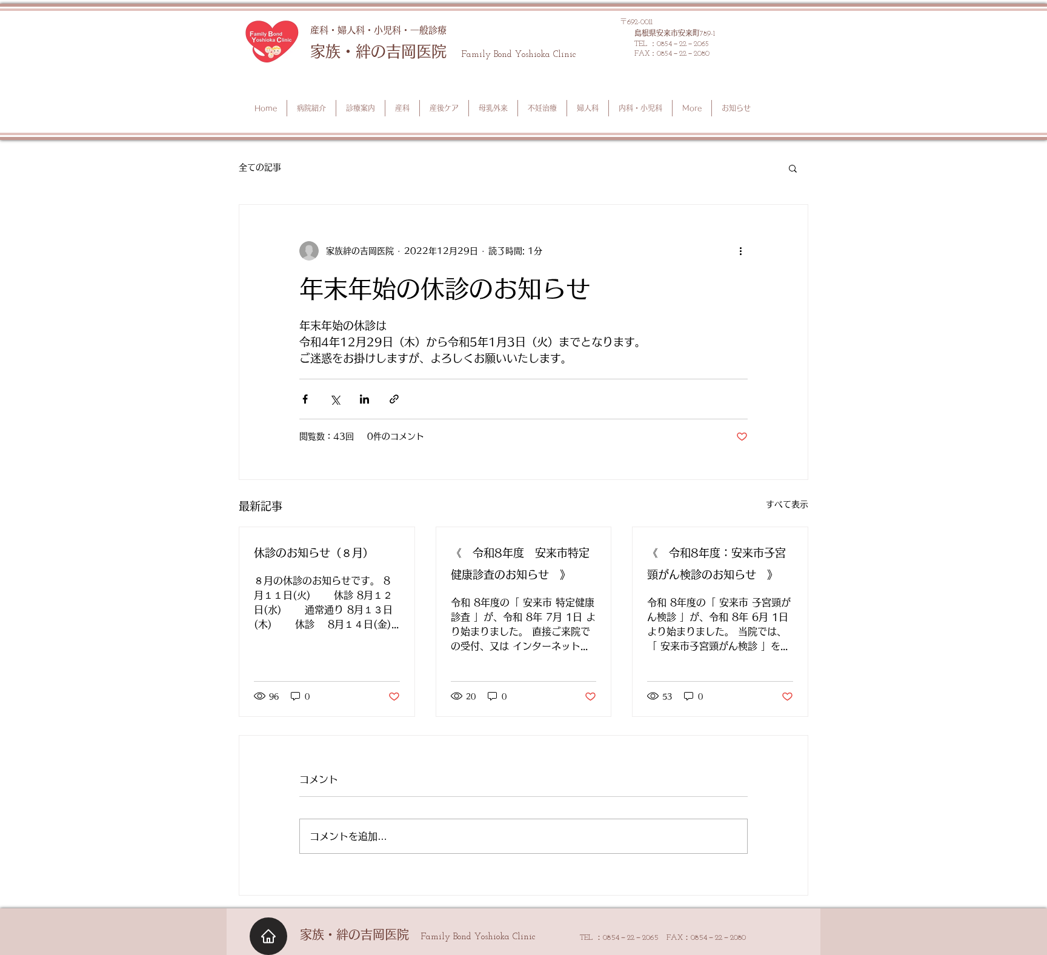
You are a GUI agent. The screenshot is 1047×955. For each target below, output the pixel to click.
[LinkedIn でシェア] (364, 399)
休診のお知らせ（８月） (314, 552)
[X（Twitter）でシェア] (335, 399)
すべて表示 (787, 504)
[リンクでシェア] (394, 399)
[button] (793, 168)
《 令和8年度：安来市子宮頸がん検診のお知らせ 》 (716, 563)
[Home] (268, 936)
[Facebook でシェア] (305, 399)
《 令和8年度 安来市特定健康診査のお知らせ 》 (520, 563)
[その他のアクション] (740, 251)
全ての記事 (260, 167)
